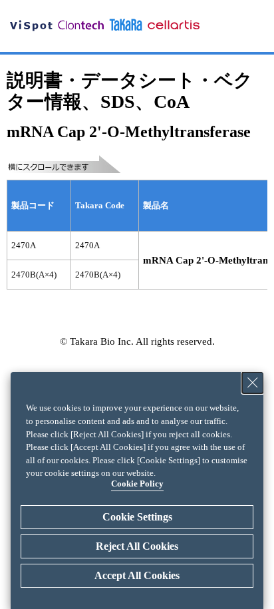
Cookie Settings (137, 516)
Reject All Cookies (137, 546)
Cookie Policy (137, 484)
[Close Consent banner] (252, 382)
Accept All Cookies (137, 575)
